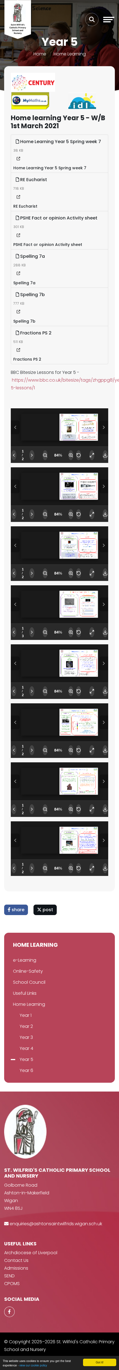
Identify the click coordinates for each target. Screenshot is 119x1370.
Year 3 (26, 1037)
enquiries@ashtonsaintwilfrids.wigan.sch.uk (56, 1224)
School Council (29, 982)
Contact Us (16, 1260)
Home (39, 54)
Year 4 (26, 1048)
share (17, 910)
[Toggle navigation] (109, 20)
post (47, 910)
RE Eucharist (33, 179)
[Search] (92, 19)
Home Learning (70, 54)
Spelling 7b (32, 294)
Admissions (16, 1268)
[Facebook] (9, 1312)
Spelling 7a (32, 256)
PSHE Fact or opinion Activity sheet (58, 218)
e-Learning (24, 960)
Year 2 (26, 1026)
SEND (9, 1276)
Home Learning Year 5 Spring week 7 (60, 141)
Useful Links (25, 993)
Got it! (100, 1362)
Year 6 (26, 1070)
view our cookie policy (33, 1365)
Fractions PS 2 (35, 333)
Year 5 (26, 1059)
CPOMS (12, 1283)
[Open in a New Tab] (18, 159)
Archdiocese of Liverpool (30, 1253)
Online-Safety (28, 971)
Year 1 (26, 1015)
